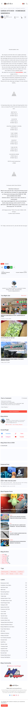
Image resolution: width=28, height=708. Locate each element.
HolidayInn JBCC (14, 604)
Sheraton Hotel (14, 644)
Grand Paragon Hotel (14, 602)
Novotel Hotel (14, 652)
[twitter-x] (12, 695)
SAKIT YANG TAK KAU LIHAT (8, 480)
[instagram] (16, 695)
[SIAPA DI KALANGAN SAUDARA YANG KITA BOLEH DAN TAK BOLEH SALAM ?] (5, 518)
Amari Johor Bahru (14, 594)
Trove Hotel (14, 611)
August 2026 (5, 555)
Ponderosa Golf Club (14, 609)
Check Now (3, 702)
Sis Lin (13, 286)
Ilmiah (2, 573)
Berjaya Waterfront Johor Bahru (14, 626)
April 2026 (4, 561)
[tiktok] (18, 695)
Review (5, 8)
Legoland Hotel (14, 648)
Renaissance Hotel (14, 583)
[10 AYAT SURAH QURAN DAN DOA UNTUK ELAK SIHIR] (5, 534)
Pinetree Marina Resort (14, 655)
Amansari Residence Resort (14, 624)
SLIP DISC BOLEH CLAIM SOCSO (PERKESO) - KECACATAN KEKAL (18, 525)
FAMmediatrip (13, 571)
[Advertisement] (14, 35)
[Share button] (14, 267)
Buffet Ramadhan (5, 571)
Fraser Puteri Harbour (14, 628)
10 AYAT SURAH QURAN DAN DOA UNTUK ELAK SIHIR (18, 534)
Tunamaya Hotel (14, 646)
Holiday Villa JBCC (14, 635)
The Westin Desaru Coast (14, 600)
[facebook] (10, 695)
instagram (8, 436)
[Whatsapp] (11, 267)
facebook (8, 433)
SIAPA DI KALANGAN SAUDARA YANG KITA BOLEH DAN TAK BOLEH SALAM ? (18, 517)
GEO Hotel (14, 631)
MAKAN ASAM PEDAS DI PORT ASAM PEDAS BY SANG (13, 316)
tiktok (21, 433)
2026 (3, 554)
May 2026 (4, 559)
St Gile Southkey (14, 618)
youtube (22, 436)
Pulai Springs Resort (14, 591)
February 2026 (5, 563)
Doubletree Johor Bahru (14, 585)
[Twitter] (8, 267)
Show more (23, 295)
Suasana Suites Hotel (14, 620)
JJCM (6, 573)
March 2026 (4, 562)
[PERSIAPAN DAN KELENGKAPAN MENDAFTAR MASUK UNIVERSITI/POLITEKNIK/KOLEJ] (5, 542)
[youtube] (14, 695)
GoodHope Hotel (14, 650)
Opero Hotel (14, 613)
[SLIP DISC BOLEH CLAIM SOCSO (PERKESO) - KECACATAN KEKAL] (5, 526)
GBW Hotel (14, 589)
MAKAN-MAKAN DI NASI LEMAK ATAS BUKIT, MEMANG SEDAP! (12, 360)
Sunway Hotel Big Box (14, 657)
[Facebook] (5, 267)
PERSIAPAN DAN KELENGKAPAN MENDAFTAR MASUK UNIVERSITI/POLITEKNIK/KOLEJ (18, 542)
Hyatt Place (14, 642)
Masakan (12, 573)
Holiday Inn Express (14, 633)
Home (2, 8)
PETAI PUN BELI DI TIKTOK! (8, 337)
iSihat (21, 573)
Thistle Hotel (14, 596)
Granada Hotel (14, 639)
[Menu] (2, 3)
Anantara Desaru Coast (14, 598)
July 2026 (4, 557)
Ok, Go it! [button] (4, 705)
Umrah (16, 573)
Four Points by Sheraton (14, 637)
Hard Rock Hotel (14, 587)
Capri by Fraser (14, 615)
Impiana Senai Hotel (14, 607)
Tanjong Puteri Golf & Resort (14, 622)
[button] (23, 3)
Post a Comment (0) (14, 411)
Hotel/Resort (20, 571)
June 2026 (4, 558)
